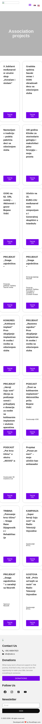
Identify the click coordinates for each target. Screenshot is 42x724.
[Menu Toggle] (30, 4)
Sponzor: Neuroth (6, 605)
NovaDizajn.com (34, 722)
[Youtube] (25, 692)
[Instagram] (12, 692)
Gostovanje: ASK (32, 419)
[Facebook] (5, 692)
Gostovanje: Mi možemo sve (8, 478)
